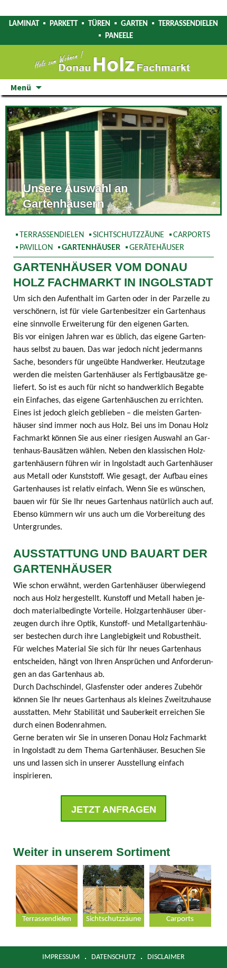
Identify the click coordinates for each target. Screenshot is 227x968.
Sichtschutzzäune (128, 235)
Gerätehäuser (156, 248)
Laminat (24, 24)
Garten (134, 24)
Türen (99, 24)
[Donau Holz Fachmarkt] (113, 62)
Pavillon (36, 248)
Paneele (119, 36)
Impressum (61, 957)
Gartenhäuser (91, 248)
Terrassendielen (188, 24)
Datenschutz (113, 957)
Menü (21, 87)
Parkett (64, 24)
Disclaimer (166, 957)
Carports (191, 235)
